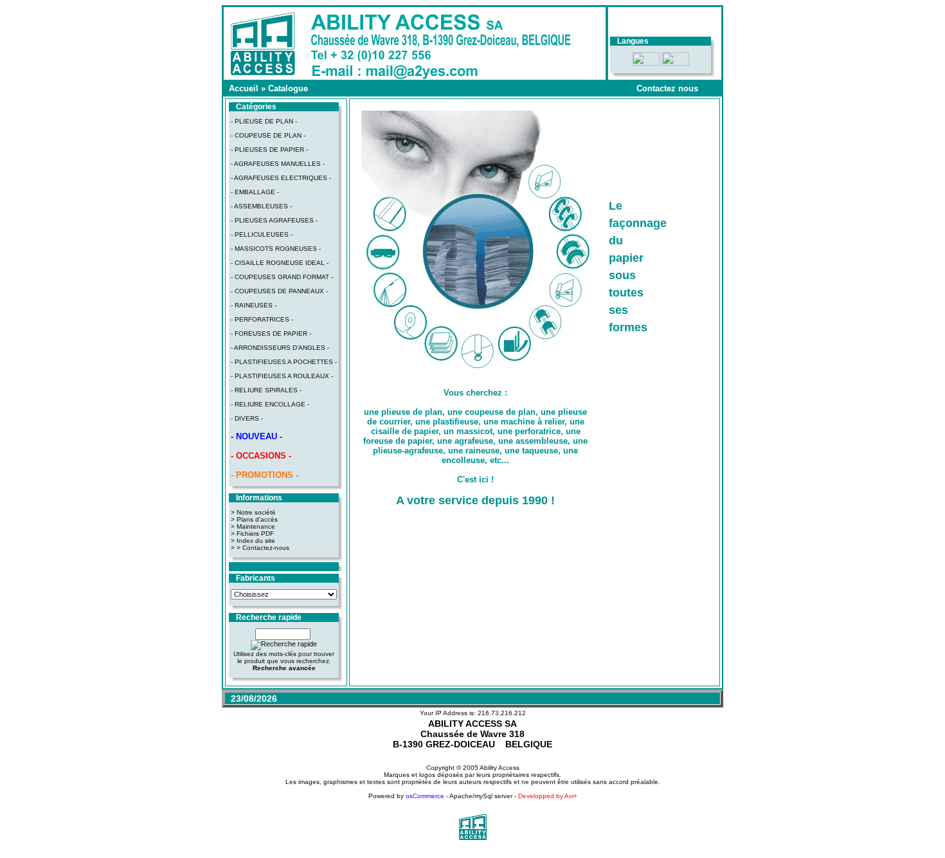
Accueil (243, 88)
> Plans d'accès (254, 519)
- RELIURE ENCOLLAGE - (270, 404)
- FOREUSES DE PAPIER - (271, 333)
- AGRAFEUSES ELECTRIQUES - (281, 177)
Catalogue (288, 88)
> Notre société (253, 512)
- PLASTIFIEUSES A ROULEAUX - (282, 375)
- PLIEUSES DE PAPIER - (269, 149)
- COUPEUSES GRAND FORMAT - (282, 276)
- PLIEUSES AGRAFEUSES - (274, 220)
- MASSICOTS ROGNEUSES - (276, 248)
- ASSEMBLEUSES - (261, 206)
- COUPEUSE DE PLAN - (268, 135)
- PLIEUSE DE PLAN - (264, 121)
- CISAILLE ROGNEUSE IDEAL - (279, 262)
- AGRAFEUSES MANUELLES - (278, 163)
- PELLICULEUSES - (261, 234)
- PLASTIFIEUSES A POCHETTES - (284, 361)
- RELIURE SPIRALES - (266, 390)
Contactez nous (667, 88)
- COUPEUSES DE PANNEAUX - (279, 291)
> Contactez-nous (263, 547)
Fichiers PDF (255, 533)
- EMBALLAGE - (255, 192)
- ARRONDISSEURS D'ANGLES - (280, 347)
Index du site (256, 540)
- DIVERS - (247, 418)
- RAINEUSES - (253, 305)
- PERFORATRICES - (262, 319)
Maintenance (256, 526)
